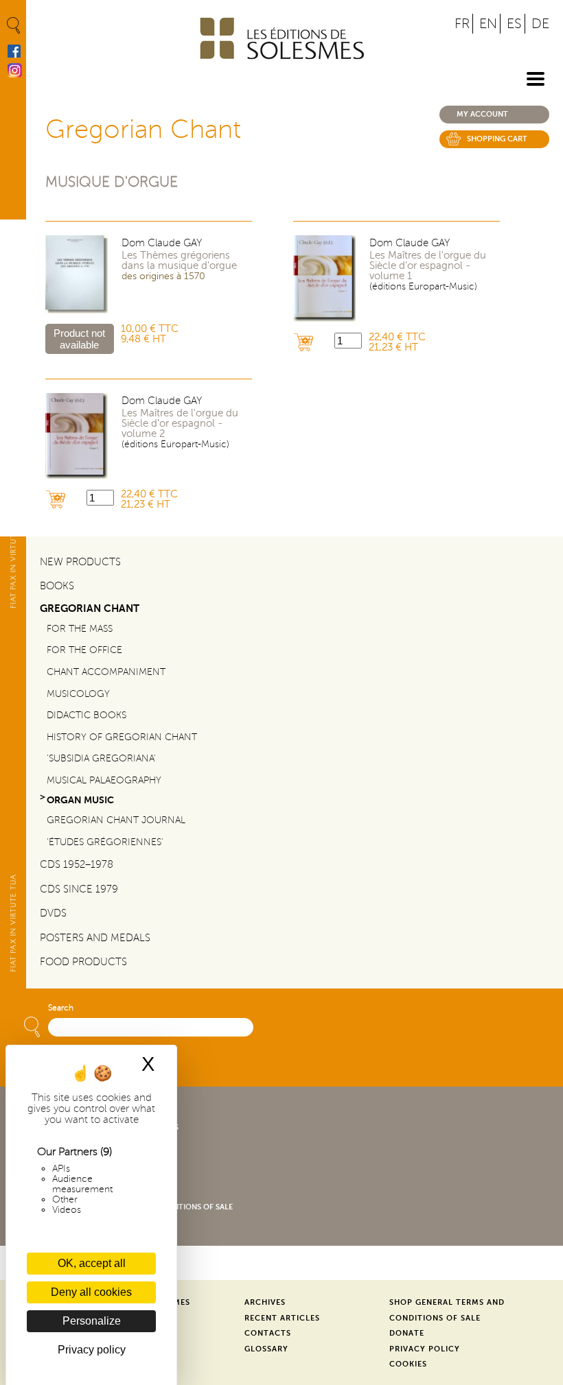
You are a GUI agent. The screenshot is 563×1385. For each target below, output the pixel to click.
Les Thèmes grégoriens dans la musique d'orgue (179, 260)
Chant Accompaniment (106, 672)
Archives (265, 1302)
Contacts (267, 1333)
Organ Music (80, 800)
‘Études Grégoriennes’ (105, 842)
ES (514, 23)
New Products (80, 561)
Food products (83, 961)
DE (540, 23)
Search (60, 1008)
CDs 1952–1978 (76, 864)
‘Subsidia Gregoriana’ (101, 758)
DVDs (53, 913)
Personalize (91, 1321)
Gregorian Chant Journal (116, 820)
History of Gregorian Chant (122, 737)
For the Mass (80, 629)
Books (57, 585)
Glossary (266, 1349)
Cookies (408, 1364)
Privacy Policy (424, 1349)
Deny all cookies (91, 1292)
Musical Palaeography (104, 780)
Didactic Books (86, 715)
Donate (406, 1333)
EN (488, 23)
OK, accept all (92, 1263)
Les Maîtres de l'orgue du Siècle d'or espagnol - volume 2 (180, 423)
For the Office (84, 650)
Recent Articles (282, 1318)
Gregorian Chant (89, 608)
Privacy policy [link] (92, 1350)
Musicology (78, 694)
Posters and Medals (95, 937)
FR (462, 23)
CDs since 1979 (79, 889)
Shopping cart (497, 139)
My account (482, 114)
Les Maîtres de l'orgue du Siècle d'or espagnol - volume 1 (427, 265)
